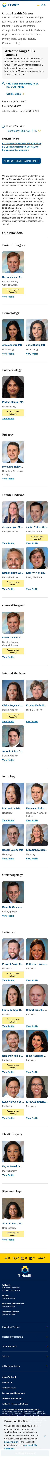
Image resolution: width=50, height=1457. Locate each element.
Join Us (5, 1356)
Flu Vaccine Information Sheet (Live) (20, 147)
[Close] (45, 1436)
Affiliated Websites (11, 1366)
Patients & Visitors (10, 1327)
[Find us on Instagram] (24, 1258)
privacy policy (11, 1442)
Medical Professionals (12, 1337)
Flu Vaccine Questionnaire (15, 150)
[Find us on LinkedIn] (32, 1258)
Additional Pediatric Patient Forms (20, 161)
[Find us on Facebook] (7, 1258)
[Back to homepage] (10, 5)
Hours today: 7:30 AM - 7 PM (22, 131)
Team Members (9, 1346)
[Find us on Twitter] (15, 1258)
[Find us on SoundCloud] (41, 1258)
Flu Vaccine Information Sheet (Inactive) (22, 143)
